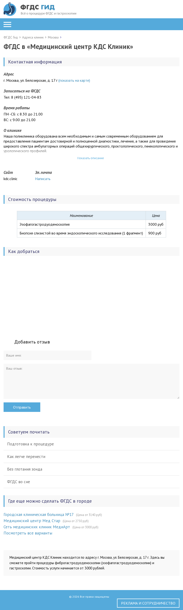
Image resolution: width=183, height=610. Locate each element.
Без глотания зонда (24, 469)
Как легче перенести (26, 456)
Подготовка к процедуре (30, 444)
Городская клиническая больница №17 (39, 514)
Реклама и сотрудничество (148, 603)
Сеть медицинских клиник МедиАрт (37, 526)
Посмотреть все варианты (28, 533)
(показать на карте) (74, 80)
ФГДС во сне (18, 481)
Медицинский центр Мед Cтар (32, 520)
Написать (43, 178)
